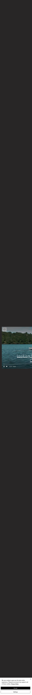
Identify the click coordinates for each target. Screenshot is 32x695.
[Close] (30, 680)
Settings (15, 692)
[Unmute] (7, 366)
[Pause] (4, 366)
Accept (15, 688)
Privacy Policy (15, 684)
